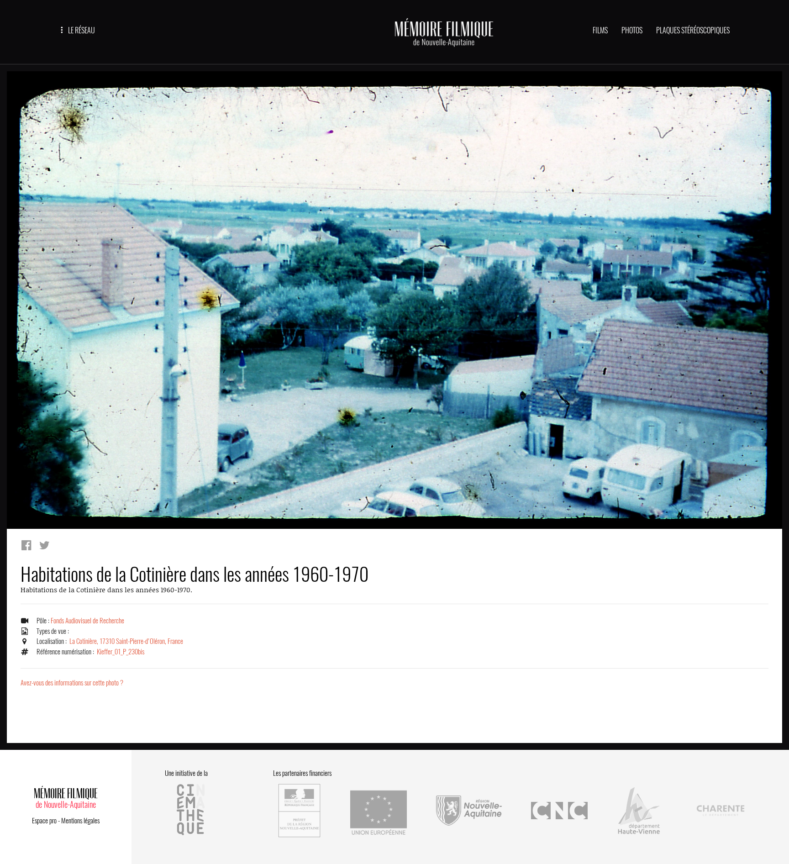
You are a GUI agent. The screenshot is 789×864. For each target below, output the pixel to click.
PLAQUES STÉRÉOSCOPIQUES (693, 30)
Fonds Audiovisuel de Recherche (87, 620)
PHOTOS (631, 30)
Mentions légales (80, 820)
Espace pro (44, 820)
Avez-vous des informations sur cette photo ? (72, 682)
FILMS (600, 30)
